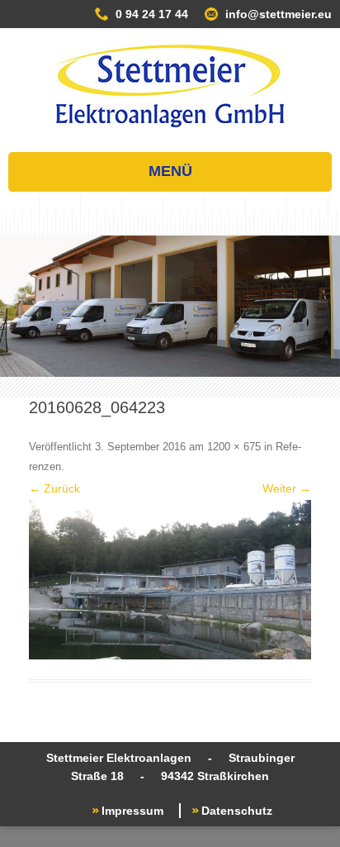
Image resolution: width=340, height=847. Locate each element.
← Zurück (54, 488)
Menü (170, 171)
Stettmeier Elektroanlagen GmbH (170, 86)
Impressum (132, 810)
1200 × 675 (234, 446)
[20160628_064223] (170, 579)
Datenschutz (236, 810)
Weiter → (286, 488)
